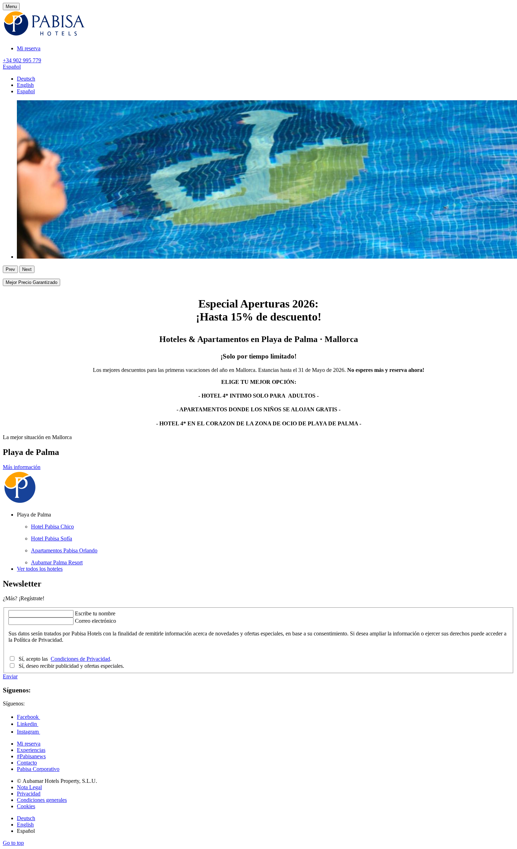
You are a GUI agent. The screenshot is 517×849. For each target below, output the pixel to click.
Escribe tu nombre (95, 613)
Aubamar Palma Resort (57, 562)
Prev (10, 269)
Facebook (28, 717)
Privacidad (28, 794)
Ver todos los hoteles (40, 569)
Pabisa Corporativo (38, 769)
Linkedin (27, 724)
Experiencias (31, 750)
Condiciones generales (42, 800)
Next (27, 269)
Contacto (27, 763)
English (25, 85)
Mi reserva (28, 48)
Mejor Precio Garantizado (31, 282)
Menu (11, 6)
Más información (21, 467)
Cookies (26, 806)
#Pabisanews (31, 756)
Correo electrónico (95, 621)
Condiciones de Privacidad (80, 659)
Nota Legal (29, 787)
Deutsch (26, 79)
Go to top (13, 843)
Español (12, 67)
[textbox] (41, 613)
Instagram (28, 732)
